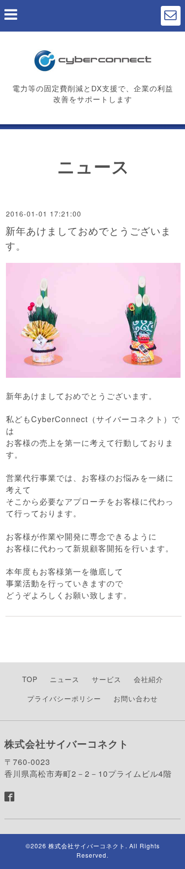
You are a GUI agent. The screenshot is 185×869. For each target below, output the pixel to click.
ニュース (64, 679)
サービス (106, 679)
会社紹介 (148, 679)
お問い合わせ (135, 698)
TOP (29, 679)
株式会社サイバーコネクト (86, 845)
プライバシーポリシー (64, 698)
